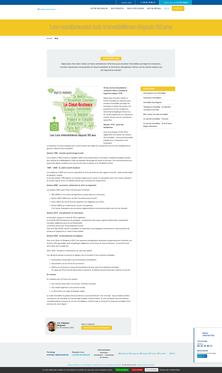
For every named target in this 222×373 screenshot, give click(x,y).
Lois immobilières (86, 365)
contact (202, 356)
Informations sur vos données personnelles (107, 365)
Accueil (49, 38)
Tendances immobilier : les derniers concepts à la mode (157, 108)
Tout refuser (137, 370)
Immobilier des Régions (152, 102)
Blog (56, 38)
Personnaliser (151, 370)
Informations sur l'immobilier (97, 328)
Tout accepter (122, 370)
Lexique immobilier (73, 365)
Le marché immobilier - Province (155, 119)
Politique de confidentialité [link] (170, 370)
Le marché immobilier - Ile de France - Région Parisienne (158, 124)
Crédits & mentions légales (145, 365)
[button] (100, 9)
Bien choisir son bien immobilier (155, 114)
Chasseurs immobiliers (152, 98)
